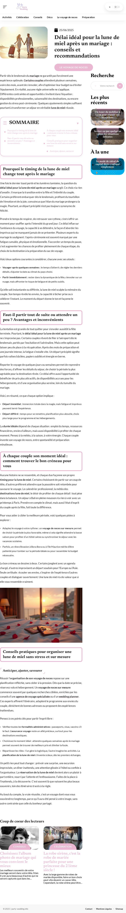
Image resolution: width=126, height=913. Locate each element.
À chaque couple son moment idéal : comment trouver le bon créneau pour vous (62, 133)
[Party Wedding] (22, 7)
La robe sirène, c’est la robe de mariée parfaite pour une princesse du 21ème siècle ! (61, 862)
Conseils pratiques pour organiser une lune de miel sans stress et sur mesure (62, 143)
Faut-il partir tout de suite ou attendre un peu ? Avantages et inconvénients (21, 141)
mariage (34, 75)
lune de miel (58, 107)
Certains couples (33, 80)
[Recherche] (109, 7)
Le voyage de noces (74, 67)
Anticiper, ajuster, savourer (62, 151)
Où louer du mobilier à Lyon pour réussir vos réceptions (107, 115)
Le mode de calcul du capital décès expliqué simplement (108, 164)
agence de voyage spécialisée (33, 696)
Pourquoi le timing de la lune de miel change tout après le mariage (22, 132)
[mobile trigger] (5, 7)
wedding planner (69, 696)
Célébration (63, 846)
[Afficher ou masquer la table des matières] (59, 123)
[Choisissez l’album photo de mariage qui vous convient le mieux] (19, 838)
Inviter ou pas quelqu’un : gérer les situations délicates (107, 134)
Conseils (19, 846)
